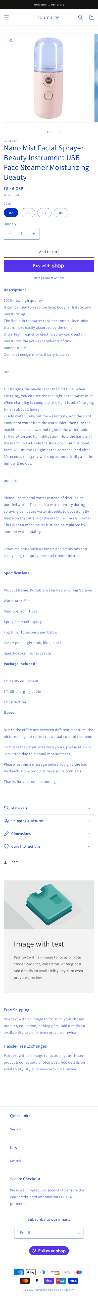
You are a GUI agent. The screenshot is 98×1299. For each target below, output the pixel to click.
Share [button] (14, 862)
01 (44, 212)
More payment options (49, 278)
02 (11, 212)
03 (28, 212)
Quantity (10, 224)
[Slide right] (60, 131)
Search (15, 1129)
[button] (6, 17)
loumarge (40, 1289)
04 (61, 212)
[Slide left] (37, 131)
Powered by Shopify (61, 1289)
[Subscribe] (77, 1233)
